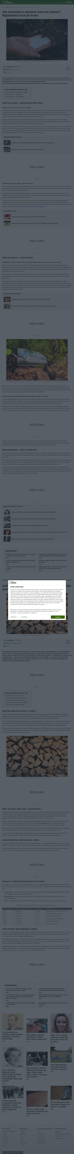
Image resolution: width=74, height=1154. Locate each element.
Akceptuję (57, 617)
